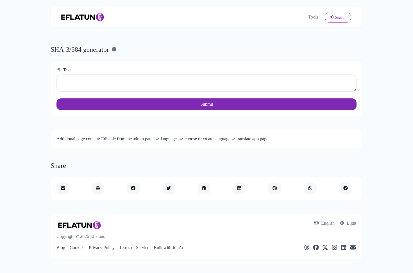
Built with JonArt (169, 247)
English (327, 223)
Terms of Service (134, 247)
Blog (60, 247)
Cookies (77, 247)
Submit (206, 104)
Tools (313, 17)
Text (66, 69)
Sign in (340, 17)
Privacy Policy (102, 247)
